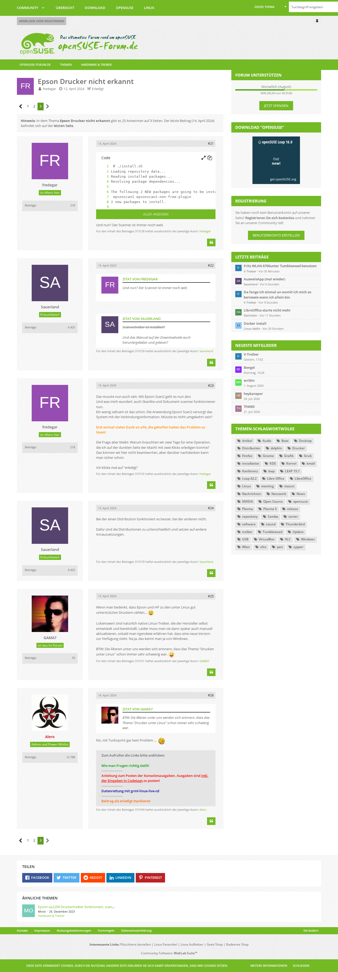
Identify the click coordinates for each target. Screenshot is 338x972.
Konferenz (250, 471)
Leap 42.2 (249, 478)
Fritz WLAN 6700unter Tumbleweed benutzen (280, 265)
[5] (102, 186)
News (301, 494)
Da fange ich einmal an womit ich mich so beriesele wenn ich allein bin (277, 294)
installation (250, 463)
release (292, 509)
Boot (285, 440)
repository (249, 516)
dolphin (276, 448)
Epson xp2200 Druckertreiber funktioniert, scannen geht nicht (86, 906)
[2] (102, 171)
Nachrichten (251, 494)
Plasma (247, 509)
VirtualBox (267, 539)
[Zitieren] (211, 242)
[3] (102, 176)
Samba (273, 516)
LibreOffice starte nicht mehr (267, 310)
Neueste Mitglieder (256, 345)
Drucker (298, 448)
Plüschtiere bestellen (135, 944)
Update (298, 532)
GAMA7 (204, 661)
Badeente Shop (237, 944)
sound (270, 524)
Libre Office (275, 478)
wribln (249, 380)
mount (289, 486)
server (293, 516)
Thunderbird (295, 524)
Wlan (246, 547)
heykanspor (253, 393)
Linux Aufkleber (192, 944)
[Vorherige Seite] (21, 106)
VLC (288, 539)
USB (245, 539)
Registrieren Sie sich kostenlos (269, 217)
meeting (267, 486)
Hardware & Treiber (51, 916)
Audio (266, 440)
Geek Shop (215, 944)
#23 (211, 385)
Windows (308, 539)
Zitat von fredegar (140, 279)
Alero (202, 809)
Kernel (291, 463)
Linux (246, 486)
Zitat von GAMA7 (138, 709)
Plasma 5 (270, 509)
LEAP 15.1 (292, 471)
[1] (102, 166)
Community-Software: (169, 953)
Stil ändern (310, 930)
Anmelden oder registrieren (41, 21)
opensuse (300, 501)
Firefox (247, 456)
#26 (211, 695)
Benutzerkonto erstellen (276, 235)
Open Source (273, 501)
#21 (211, 143)
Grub (308, 456)
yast (280, 547)
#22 (211, 265)
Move (42, 911)
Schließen (301, 966)
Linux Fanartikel (165, 944)
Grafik (289, 456)
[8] (102, 201)
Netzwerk (278, 494)
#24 (211, 508)
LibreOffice (303, 478)
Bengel (249, 367)
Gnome (268, 456)
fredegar (49, 88)
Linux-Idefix (252, 329)
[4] (102, 181)
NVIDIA (247, 501)
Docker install (255, 323)
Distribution (251, 448)
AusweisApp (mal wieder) (264, 279)
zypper (298, 547)
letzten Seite (63, 125)
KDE (273, 463)
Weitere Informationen (268, 966)
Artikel (247, 440)
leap (271, 471)
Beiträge (30, 205)
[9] (102, 206)
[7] (102, 196)
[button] (270, 7)
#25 (211, 596)
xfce (263, 547)
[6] (102, 191)
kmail (311, 463)
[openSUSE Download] (276, 160)
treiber (247, 532)
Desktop (305, 440)
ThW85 (249, 406)
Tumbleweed (272, 532)
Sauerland (206, 351)
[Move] (28, 911)
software (249, 524)
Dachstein (250, 315)
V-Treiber (250, 271)
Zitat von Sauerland (142, 318)
